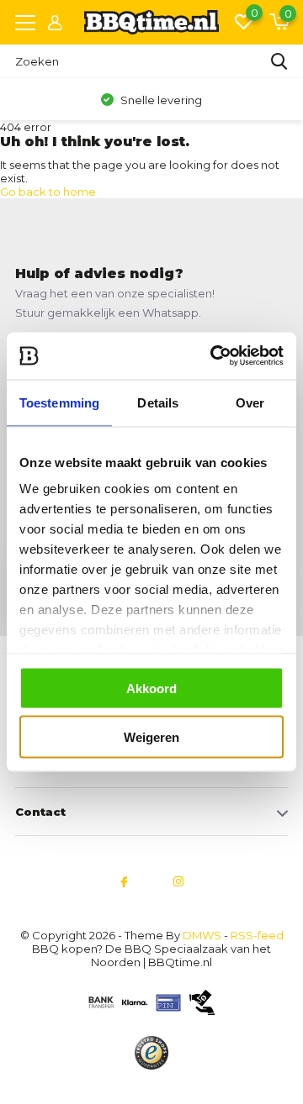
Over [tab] (250, 402)
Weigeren (151, 737)
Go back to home (48, 191)
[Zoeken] (279, 61)
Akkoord (151, 688)
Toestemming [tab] (59, 402)
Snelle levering (160, 100)
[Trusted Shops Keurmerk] (151, 1053)
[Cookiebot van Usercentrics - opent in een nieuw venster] (214, 356)
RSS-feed (257, 935)
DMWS (202, 935)
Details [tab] (157, 402)
